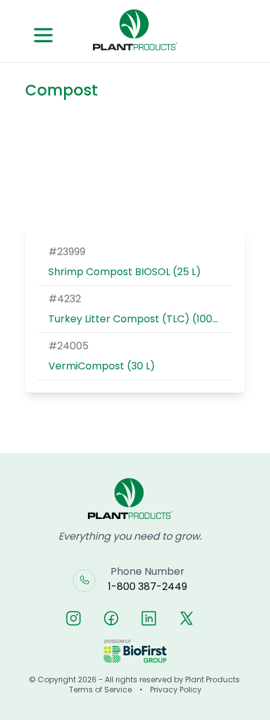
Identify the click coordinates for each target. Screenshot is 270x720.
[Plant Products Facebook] (111, 618)
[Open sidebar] (43, 35)
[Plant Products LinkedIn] (149, 618)
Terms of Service (100, 690)
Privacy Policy (176, 690)
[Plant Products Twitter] (186, 618)
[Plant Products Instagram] (73, 618)
